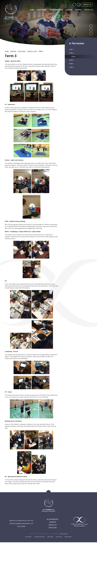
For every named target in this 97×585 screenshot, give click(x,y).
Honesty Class (32, 51)
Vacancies (52, 522)
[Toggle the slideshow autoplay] (91, 33)
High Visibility (50, 536)
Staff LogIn (52, 527)
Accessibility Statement (39, 536)
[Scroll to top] (48, 492)
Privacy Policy (59, 536)
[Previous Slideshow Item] (91, 26)
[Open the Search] (74, 4)
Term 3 (40, 51)
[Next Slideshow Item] (91, 29)
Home (7, 51)
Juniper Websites (64, 533)
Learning (13, 51)
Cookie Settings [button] (68, 536)
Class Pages (22, 51)
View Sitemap (28, 536)
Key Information (52, 519)
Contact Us (52, 525)
